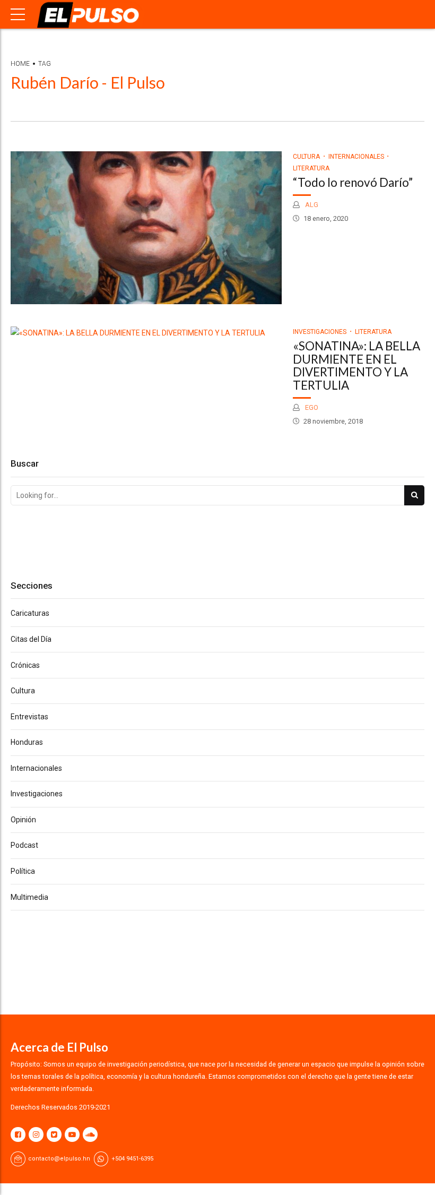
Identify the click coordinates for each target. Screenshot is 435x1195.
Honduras (27, 742)
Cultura (306, 156)
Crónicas (25, 665)
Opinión (23, 819)
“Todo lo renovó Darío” (353, 182)
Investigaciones (319, 332)
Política (23, 871)
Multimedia (29, 897)
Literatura (373, 332)
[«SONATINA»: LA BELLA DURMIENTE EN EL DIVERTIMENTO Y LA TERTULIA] (146, 333)
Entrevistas (29, 716)
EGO (310, 407)
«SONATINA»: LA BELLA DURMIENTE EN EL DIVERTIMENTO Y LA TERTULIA (356, 365)
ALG (310, 205)
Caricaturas (30, 613)
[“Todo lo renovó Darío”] (146, 227)
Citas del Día (31, 639)
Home (20, 63)
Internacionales (356, 156)
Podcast (24, 845)
